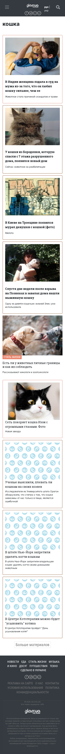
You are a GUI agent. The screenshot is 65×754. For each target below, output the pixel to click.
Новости (13, 661)
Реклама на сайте (20, 683)
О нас (39, 683)
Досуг (23, 666)
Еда (23, 661)
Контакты (52, 683)
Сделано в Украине (33, 670)
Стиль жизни (12, 357)
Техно (54, 666)
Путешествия (39, 666)
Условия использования (25, 687)
